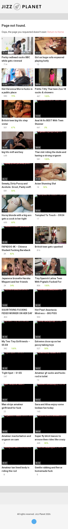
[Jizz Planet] (22, 6)
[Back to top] (62, 522)
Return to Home (55, 32)
